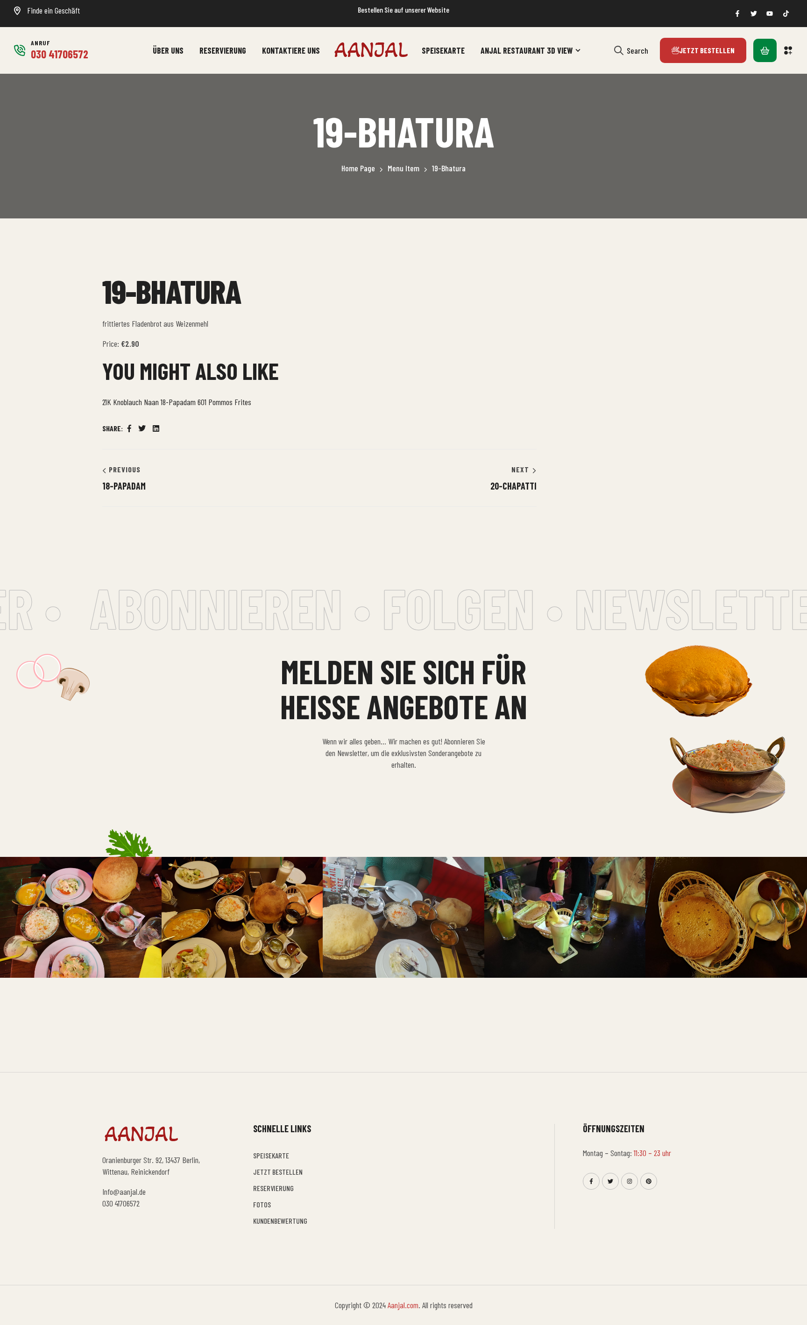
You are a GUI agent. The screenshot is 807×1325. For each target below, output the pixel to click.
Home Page (358, 168)
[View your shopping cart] (765, 50)
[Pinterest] (648, 1181)
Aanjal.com (403, 1305)
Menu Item (403, 168)
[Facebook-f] (591, 1181)
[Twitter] (610, 1181)
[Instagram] (629, 1181)
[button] (788, 50)
